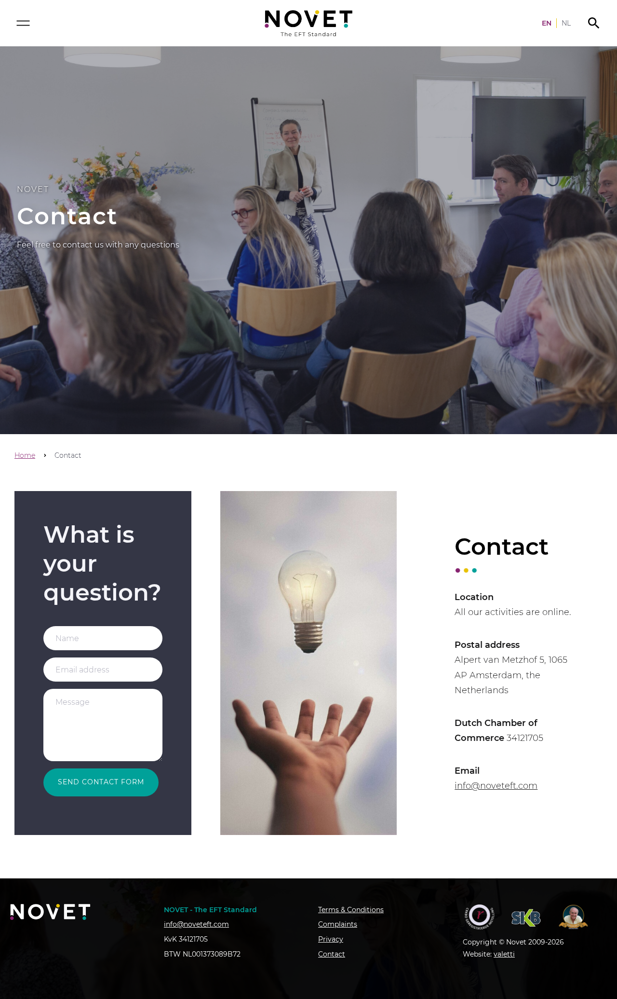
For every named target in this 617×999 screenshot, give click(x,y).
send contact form (101, 782)
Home (24, 455)
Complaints (337, 924)
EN (546, 23)
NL (566, 23)
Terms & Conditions (351, 909)
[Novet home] (308, 23)
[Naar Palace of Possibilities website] (574, 917)
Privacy (330, 939)
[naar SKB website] (526, 917)
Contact (331, 954)
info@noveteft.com (496, 785)
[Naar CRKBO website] (480, 917)
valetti (504, 954)
